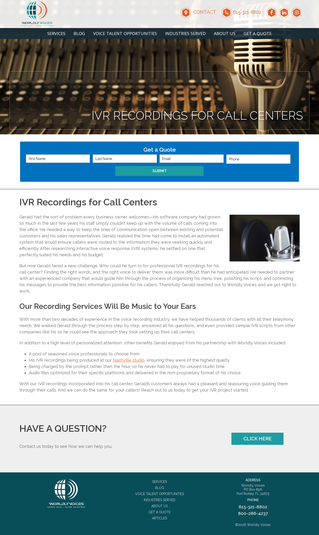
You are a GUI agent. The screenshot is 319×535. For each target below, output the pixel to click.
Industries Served (185, 33)
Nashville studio (129, 360)
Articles (159, 518)
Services (56, 33)
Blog (79, 33)
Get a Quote (258, 33)
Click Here (257, 439)
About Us (224, 33)
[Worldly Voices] (66, 493)
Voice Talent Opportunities (125, 33)
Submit (159, 171)
